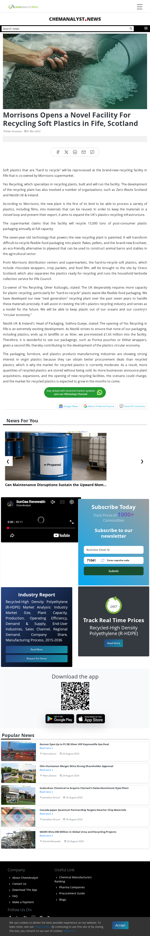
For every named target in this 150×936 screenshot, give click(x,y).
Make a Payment (23, 902)
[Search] (131, 29)
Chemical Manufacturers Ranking (73, 879)
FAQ (15, 896)
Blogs (62, 899)
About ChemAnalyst (25, 877)
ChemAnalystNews (75, 19)
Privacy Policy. (42, 927)
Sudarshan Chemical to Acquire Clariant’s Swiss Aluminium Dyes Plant (84, 788)
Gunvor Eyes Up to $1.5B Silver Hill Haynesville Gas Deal (74, 744)
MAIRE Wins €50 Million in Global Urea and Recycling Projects (78, 831)
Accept (120, 925)
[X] (66, 152)
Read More (113, 643)
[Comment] (92, 152)
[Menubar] (139, 7)
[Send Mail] (83, 152)
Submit (114, 571)
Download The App (24, 890)
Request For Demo (37, 658)
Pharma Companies (71, 887)
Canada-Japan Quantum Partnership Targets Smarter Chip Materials (83, 810)
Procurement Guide (71, 893)
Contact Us (19, 884)
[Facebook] (58, 152)
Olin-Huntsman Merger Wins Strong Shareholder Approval (76, 766)
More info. (70, 931)
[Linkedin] (75, 152)
